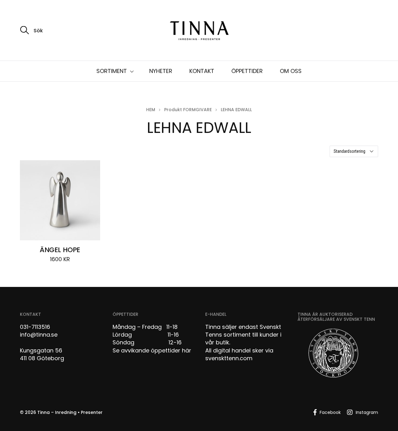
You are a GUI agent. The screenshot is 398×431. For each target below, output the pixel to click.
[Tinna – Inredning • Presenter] (199, 31)
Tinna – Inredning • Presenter (70, 412)
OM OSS (291, 71)
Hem (150, 110)
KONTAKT (201, 71)
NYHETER (160, 71)
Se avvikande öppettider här (152, 350)
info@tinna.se (39, 334)
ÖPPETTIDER (247, 71)
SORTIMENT (111, 71)
